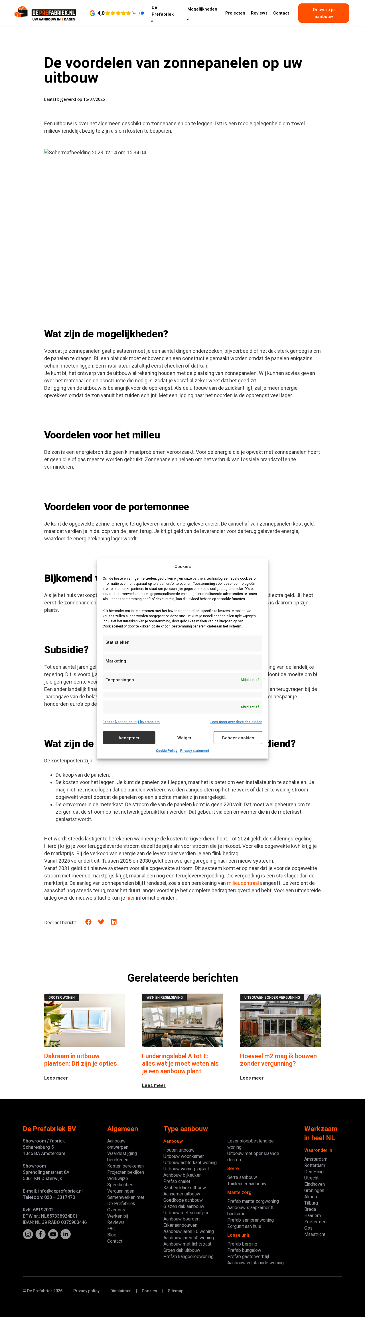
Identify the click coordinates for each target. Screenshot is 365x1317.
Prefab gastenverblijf (248, 1256)
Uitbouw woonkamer (183, 1156)
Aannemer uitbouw (181, 1194)
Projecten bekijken (125, 1172)
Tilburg (311, 1203)
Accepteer (129, 737)
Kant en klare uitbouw (184, 1187)
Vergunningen (120, 1191)
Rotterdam (314, 1165)
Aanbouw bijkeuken (182, 1175)
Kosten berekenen (125, 1166)
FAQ (111, 1228)
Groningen (314, 1190)
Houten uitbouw (178, 1150)
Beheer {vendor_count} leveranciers (131, 722)
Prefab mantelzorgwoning (253, 1201)
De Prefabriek (163, 11)
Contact (281, 13)
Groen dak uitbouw (181, 1250)
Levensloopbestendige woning (250, 1144)
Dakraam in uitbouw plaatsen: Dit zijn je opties (80, 1060)
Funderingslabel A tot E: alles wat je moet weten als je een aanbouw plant (180, 1064)
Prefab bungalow (244, 1250)
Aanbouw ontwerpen (117, 1144)
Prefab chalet (176, 1181)
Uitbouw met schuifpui (185, 1212)
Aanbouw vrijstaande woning (255, 1262)
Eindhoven (314, 1184)
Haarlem (312, 1215)
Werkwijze (117, 1178)
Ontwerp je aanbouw (324, 13)
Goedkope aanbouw (183, 1200)
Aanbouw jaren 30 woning (188, 1231)
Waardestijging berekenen (122, 1156)
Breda (310, 1209)
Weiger (184, 737)
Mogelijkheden (202, 9)
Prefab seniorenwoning (250, 1220)
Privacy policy (86, 1291)
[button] (88, 922)
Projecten (235, 13)
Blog (111, 1235)
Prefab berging (242, 1244)
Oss (308, 1228)
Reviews (259, 13)
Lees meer (56, 1078)
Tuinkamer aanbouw (246, 1183)
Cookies (149, 1291)
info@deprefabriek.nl (60, 1191)
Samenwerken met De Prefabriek (125, 1200)
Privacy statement (194, 751)
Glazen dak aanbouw (183, 1206)
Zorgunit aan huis (244, 1226)
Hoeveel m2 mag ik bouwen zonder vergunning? (278, 1060)
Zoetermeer (316, 1221)
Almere (311, 1196)
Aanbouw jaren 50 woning (188, 1237)
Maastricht (314, 1234)
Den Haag (314, 1171)
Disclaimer (120, 1291)
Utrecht (311, 1178)
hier (130, 898)
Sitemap (175, 1291)
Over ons (116, 1210)
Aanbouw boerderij (181, 1219)
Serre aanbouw (242, 1177)
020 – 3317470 (59, 1197)
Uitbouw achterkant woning (190, 1162)
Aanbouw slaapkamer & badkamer (250, 1211)
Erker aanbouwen (180, 1225)
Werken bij (117, 1216)
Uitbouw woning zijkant (186, 1169)
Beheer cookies (238, 737)
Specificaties (120, 1184)
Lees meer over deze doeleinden (236, 722)
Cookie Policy (166, 751)
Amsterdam (315, 1159)
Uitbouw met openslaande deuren (253, 1156)
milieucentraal (243, 883)
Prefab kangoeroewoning (188, 1256)
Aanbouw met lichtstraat (187, 1244)
